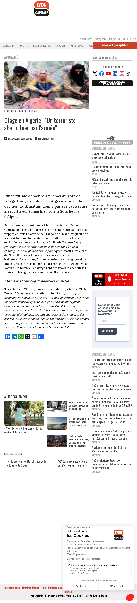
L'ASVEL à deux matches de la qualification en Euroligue (72, 463)
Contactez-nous (12, 588)
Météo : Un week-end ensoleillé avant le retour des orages (79, 422)
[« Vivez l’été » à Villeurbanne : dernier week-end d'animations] (24, 425)
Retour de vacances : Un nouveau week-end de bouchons (79, 405)
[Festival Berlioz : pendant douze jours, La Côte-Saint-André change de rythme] (57, 446)
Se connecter (85, 39)
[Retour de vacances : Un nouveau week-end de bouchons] (57, 411)
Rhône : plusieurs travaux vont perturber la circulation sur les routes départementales (111, 464)
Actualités (8, 45)
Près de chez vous (42, 45)
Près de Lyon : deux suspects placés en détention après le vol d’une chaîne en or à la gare (111, 208)
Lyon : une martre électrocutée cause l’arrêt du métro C (111, 374)
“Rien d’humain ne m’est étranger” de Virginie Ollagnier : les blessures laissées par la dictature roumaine (111, 434)
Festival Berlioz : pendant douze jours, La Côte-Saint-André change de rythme (79, 441)
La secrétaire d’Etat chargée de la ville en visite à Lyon (26, 463)
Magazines (114, 39)
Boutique (126, 39)
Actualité (18, 454)
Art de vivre (77, 45)
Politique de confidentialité (62, 588)
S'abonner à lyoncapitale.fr (115, 45)
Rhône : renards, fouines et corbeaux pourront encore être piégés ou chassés (112, 387)
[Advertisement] (47, 167)
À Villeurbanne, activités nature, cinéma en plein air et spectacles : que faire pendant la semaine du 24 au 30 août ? (112, 401)
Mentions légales (30, 588)
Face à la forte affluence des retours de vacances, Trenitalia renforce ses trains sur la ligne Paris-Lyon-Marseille (112, 418)
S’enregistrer (100, 39)
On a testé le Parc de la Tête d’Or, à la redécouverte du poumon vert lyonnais (111, 361)
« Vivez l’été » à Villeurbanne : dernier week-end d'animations (23, 430)
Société (24, 45)
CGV (44, 588)
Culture (61, 45)
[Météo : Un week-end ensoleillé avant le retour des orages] (57, 428)
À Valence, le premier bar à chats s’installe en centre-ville (109, 449)
